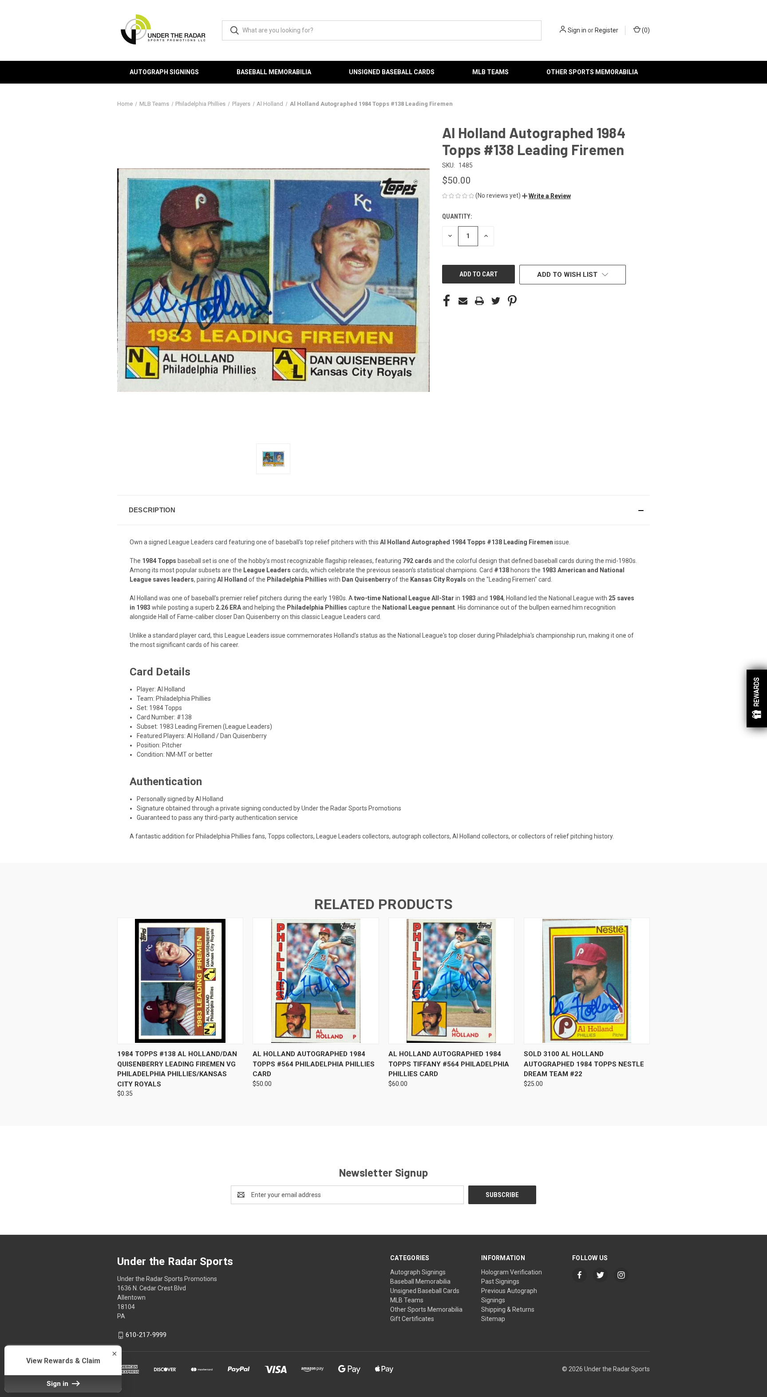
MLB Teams (490, 72)
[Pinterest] (512, 301)
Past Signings (500, 1281)
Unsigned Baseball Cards (392, 72)
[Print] (479, 301)
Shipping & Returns (507, 1309)
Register (606, 30)
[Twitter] (495, 301)
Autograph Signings (164, 72)
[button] (546, 196)
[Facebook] (446, 301)
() (645, 30)
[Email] (463, 301)
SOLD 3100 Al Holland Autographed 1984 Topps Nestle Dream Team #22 (584, 1064)
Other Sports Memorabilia (592, 72)
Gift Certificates (412, 1318)
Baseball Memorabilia (274, 72)
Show (757, 698)
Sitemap (493, 1318)
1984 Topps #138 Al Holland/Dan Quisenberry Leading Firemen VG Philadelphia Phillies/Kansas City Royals (177, 1069)
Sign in (577, 30)
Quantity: (457, 216)
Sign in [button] (58, 1384)
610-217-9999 (146, 1335)
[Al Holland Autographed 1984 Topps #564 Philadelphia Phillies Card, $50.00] (315, 980)
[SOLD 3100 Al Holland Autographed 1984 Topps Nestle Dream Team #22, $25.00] (587, 980)
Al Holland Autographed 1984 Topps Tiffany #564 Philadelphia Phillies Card (448, 1064)
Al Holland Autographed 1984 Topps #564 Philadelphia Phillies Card (314, 1064)
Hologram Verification (511, 1272)
